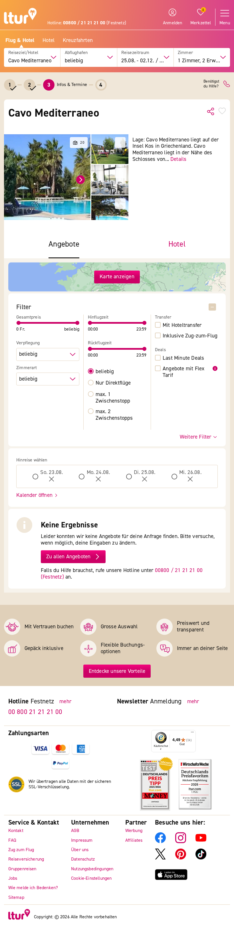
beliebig (105, 371)
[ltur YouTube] (200, 842)
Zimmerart (26, 368)
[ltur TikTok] (200, 858)
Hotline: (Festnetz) (86, 23)
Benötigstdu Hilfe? (211, 84)
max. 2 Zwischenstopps (114, 414)
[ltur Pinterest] (180, 858)
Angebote (64, 244)
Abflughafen (76, 52)
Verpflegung (28, 343)
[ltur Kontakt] (226, 84)
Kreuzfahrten (78, 40)
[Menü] (192, 733)
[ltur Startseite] (20, 17)
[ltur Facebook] (160, 842)
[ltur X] (160, 858)
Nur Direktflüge (113, 383)
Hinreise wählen (31, 460)
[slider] (19, 323)
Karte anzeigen (117, 276)
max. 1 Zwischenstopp (113, 397)
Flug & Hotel (19, 40)
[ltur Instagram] (180, 842)
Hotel (49, 40)
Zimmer (185, 52)
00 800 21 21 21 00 (35, 711)
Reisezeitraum (135, 52)
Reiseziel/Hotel (23, 52)
